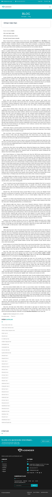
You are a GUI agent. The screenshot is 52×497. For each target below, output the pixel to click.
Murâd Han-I (5, 336)
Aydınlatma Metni (44, 492)
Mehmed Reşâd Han (6, 422)
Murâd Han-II (5, 355)
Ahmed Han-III (5, 394)
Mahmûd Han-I (5, 397)
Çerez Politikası (36, 492)
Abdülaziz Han (5, 414)
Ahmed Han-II (5, 389)
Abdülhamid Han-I (6, 405)
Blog (29, 16)
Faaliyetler (4, 465)
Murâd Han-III (5, 364)
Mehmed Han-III (5, 366)
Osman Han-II (5, 375)
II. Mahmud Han (5, 338)
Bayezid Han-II (5, 358)
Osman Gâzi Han (6, 350)
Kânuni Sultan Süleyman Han (8, 330)
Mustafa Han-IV (5, 408)
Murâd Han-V (5, 417)
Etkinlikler (4, 467)
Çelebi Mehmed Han (6, 352)
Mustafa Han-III (5, 403)
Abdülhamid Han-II (6, 419)
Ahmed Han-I (5, 369)
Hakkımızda (29, 492)
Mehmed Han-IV (5, 383)
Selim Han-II (4, 361)
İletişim (29, 494)
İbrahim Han (5, 380)
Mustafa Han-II (5, 391)
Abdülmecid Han (5, 411)
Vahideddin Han (5, 344)
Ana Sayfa (23, 16)
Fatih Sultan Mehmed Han (8, 327)
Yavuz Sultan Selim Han (7, 325)
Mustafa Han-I (5, 372)
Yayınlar (4, 469)
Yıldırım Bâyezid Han (6, 341)
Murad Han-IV (5, 377)
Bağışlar (4, 471)
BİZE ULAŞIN (45, 441)
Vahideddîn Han (5, 347)
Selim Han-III (5, 333)
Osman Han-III (5, 400)
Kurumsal (4, 464)
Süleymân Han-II (5, 386)
